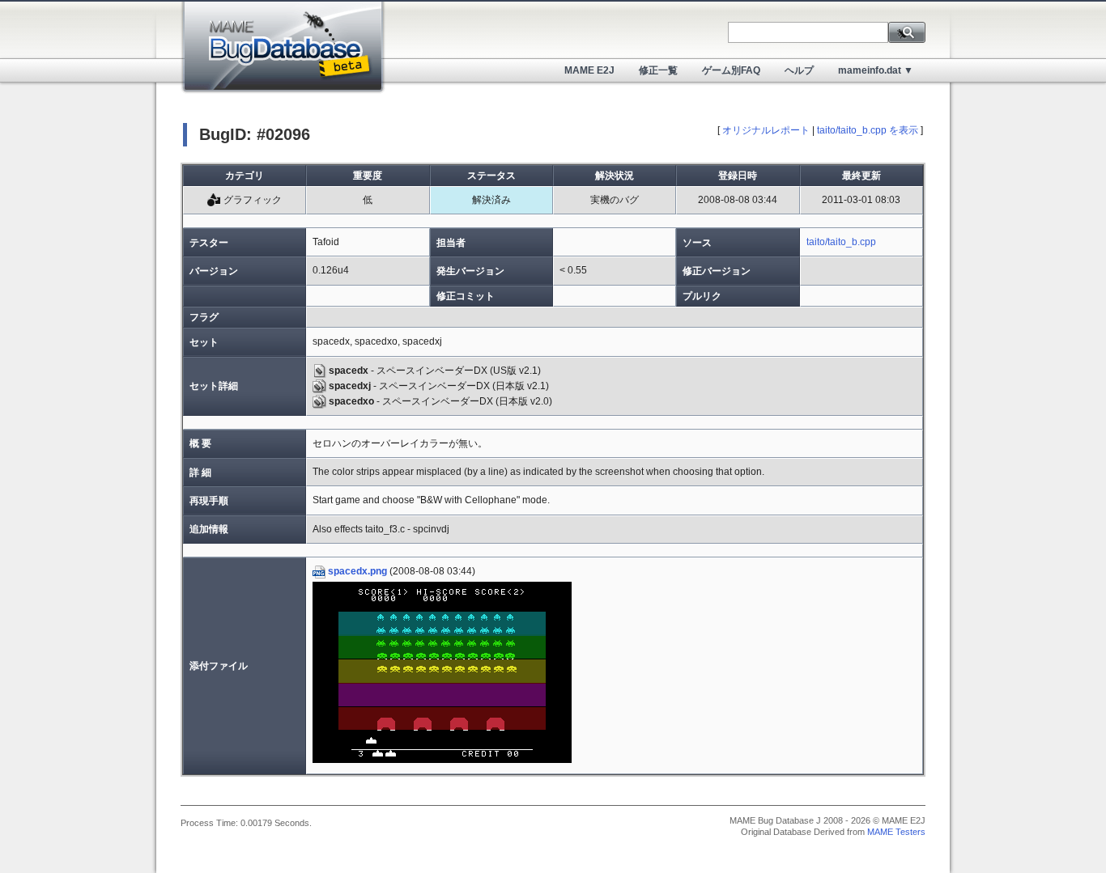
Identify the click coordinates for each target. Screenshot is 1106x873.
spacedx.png (357, 571)
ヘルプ (799, 70)
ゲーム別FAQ (731, 70)
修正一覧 (658, 70)
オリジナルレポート (766, 130)
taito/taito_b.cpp (841, 242)
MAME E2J (589, 70)
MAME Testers (896, 832)
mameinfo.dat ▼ (875, 70)
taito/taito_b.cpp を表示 (867, 130)
